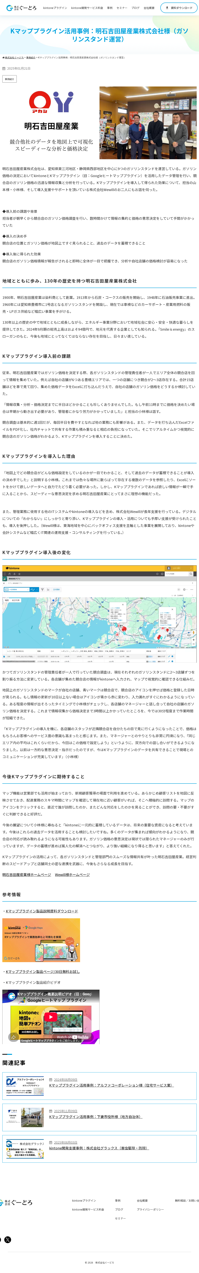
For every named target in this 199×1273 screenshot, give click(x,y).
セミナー (122, 8)
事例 (110, 8)
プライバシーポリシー (150, 1209)
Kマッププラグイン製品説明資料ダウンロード (42, 910)
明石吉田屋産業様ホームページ (26, 874)
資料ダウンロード (179, 8)
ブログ (135, 8)
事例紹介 (9, 79)
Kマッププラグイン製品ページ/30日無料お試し (43, 971)
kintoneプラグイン (55, 8)
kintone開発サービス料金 (87, 8)
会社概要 (149, 8)
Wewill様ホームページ (72, 874)
